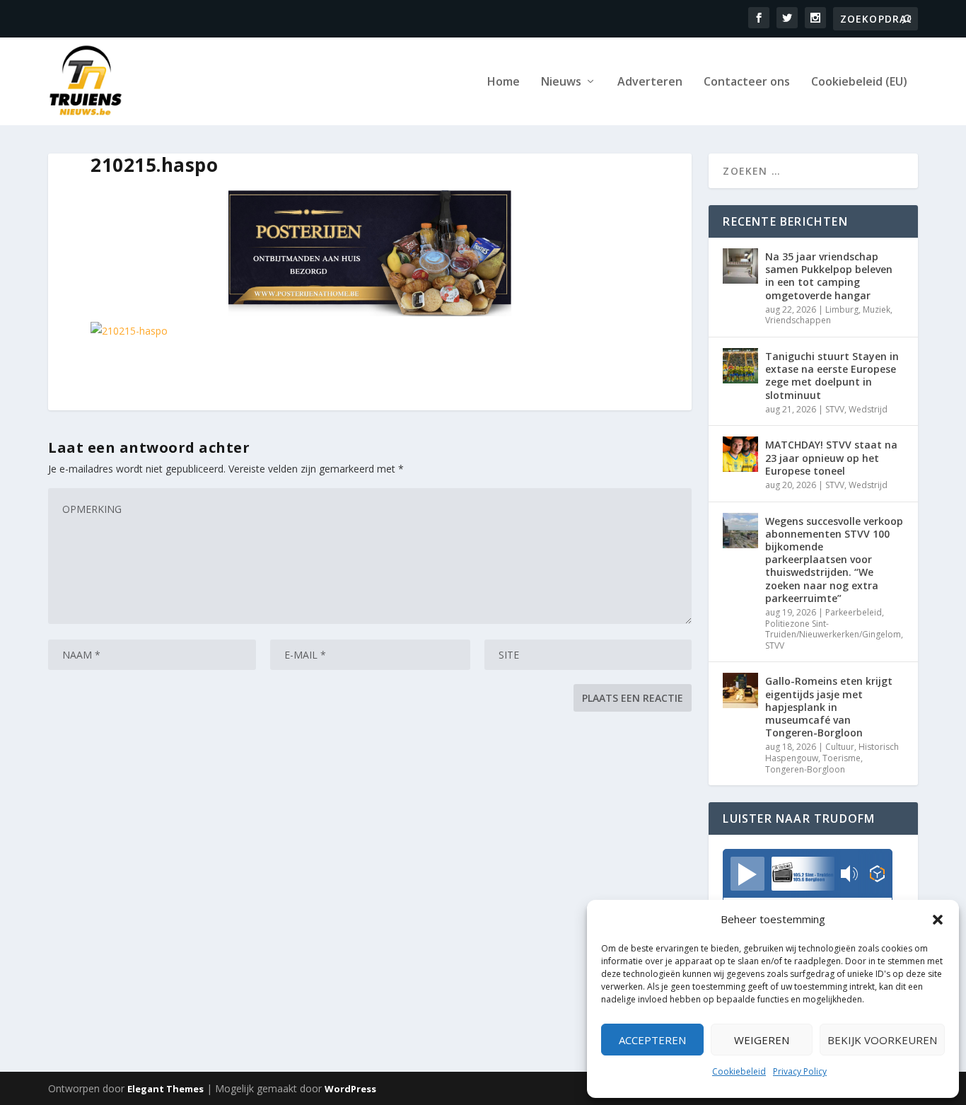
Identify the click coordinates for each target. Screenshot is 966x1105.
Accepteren (652, 1040)
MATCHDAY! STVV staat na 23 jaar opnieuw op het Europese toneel (831, 457)
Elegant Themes (165, 1088)
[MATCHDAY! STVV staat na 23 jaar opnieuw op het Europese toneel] (740, 454)
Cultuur (839, 747)
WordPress (350, 1088)
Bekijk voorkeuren (882, 1040)
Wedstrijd (868, 409)
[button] (938, 920)
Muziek (876, 309)
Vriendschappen (798, 320)
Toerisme (841, 758)
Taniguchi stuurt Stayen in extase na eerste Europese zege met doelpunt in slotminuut (832, 375)
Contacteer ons (747, 82)
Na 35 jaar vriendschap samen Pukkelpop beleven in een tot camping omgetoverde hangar (828, 276)
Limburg (842, 309)
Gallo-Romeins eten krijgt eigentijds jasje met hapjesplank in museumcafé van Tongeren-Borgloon (828, 706)
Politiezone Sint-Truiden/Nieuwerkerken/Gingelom (833, 629)
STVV (834, 409)
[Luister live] (747, 874)
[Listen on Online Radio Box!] (877, 875)
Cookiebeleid (739, 1071)
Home (503, 82)
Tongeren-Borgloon (805, 769)
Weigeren (761, 1040)
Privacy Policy (800, 1071)
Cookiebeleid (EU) (859, 82)
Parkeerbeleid (853, 612)
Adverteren (649, 82)
